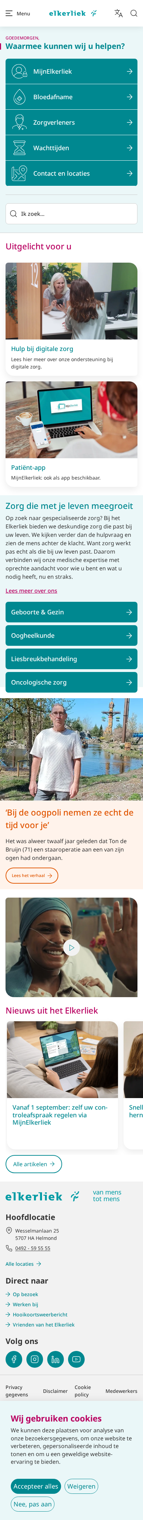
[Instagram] (34, 1359)
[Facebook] (14, 1359)
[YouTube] (76, 1359)
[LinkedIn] (55, 1359)
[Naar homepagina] (72, 13)
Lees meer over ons (31, 590)
